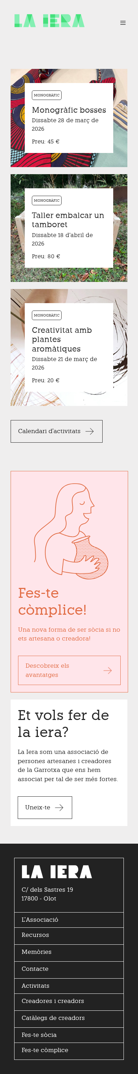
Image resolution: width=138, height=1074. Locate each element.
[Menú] (119, 23)
